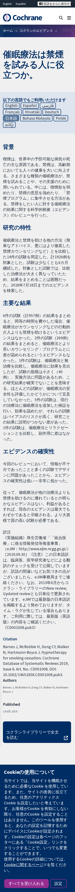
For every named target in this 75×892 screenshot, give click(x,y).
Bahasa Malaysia (36, 118)
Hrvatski (32, 111)
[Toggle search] (61, 18)
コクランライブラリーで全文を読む (32, 735)
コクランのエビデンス (36, 30)
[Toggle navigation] (69, 18)
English (7, 4)
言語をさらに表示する (57, 4)
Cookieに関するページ (24, 864)
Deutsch (52, 111)
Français (12, 111)
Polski (61, 118)
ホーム (8, 30)
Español (21, 4)
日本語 (11, 118)
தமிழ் (9, 124)
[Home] (22, 18)
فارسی (48, 105)
